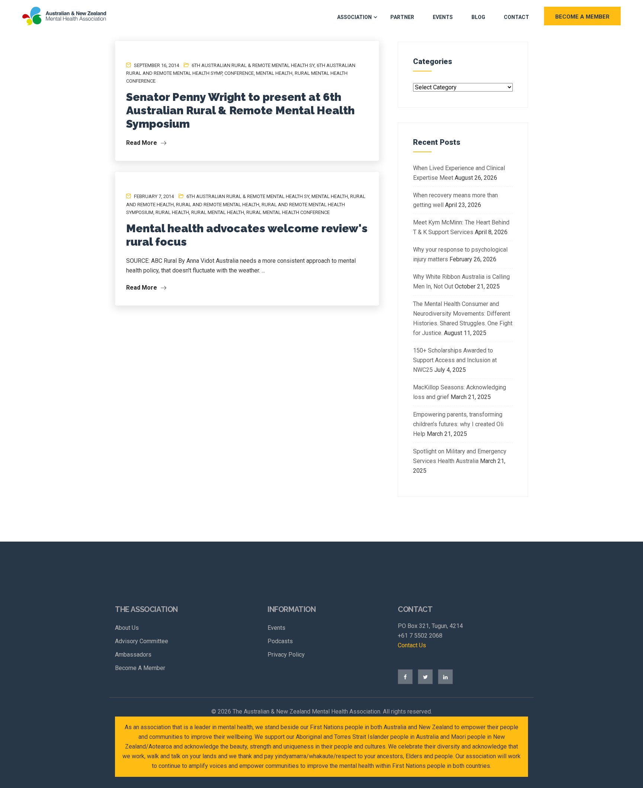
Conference (239, 73)
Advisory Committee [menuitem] (141, 641)
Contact (516, 17)
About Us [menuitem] (127, 627)
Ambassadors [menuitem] (133, 654)
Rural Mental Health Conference (288, 212)
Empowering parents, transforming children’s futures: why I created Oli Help (458, 424)
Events (443, 17)
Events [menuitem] (276, 627)
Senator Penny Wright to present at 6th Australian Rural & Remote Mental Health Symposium (240, 110)
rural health (172, 212)
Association (354, 17)
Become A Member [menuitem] (140, 667)
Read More (142, 142)
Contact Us (412, 645)
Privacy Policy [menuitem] (286, 654)
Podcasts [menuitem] (280, 641)
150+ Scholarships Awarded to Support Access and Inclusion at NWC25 (455, 360)
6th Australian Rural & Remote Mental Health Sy (253, 65)
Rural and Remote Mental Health (217, 204)
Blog (478, 17)
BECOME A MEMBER (582, 16)
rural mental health (217, 212)
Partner (402, 17)
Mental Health (274, 73)
